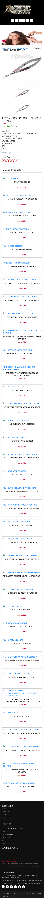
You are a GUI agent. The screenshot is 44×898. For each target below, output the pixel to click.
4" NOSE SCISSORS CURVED (22, 627)
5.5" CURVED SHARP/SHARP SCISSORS (22, 492)
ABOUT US (5, 831)
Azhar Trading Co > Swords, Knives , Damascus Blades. (22, 883)
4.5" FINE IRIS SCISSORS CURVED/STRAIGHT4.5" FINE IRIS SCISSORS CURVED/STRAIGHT (22, 700)
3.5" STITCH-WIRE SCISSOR (22, 441)
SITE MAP (5, 821)
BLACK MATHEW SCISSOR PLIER (22, 216)
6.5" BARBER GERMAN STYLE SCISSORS (22, 559)
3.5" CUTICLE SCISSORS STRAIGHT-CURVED (22, 407)
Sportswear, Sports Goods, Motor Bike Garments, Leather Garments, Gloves (19, 876)
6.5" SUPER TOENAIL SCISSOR (22, 424)
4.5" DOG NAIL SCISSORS (22, 390)
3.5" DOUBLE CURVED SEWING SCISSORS (22, 283)
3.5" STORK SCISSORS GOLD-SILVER (22, 354)
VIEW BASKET (6, 815)
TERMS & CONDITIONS (9, 834)
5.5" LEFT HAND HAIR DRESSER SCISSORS (22, 750)
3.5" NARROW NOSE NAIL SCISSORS (22, 317)
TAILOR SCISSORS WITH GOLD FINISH (22, 787)
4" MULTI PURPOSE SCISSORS (22, 233)
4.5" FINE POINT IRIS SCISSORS (22, 677)
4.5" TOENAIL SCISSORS (22, 610)
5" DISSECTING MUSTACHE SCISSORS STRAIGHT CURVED (22, 374)
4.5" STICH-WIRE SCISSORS (22, 475)
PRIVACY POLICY (7, 837)
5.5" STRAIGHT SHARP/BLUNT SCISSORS (22, 509)
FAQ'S (4, 840)
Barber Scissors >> (8, 48)
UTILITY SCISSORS (22, 182)
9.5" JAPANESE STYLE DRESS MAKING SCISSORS (22, 771)
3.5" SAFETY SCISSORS (22, 644)
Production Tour (7, 818)
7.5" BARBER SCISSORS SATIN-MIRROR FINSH (22, 576)
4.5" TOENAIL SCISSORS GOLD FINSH (22, 593)
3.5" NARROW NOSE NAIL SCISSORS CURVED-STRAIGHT (22, 338)
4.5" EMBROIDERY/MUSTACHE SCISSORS (22, 661)
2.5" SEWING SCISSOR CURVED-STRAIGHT (22, 458)
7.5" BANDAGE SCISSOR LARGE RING (22, 542)
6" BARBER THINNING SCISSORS (22, 266)
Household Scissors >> (23, 48)
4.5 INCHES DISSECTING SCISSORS (22, 199)
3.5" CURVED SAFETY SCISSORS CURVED (22, 300)
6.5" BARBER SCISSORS (22, 250)
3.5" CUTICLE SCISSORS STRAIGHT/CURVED (22, 733)
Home (4, 809)
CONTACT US (6, 824)
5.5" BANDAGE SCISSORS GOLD (22, 525)
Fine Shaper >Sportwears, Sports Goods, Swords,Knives (22, 880)
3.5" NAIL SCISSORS (22, 716)
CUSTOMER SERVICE (9, 843)
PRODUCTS (5, 812)
